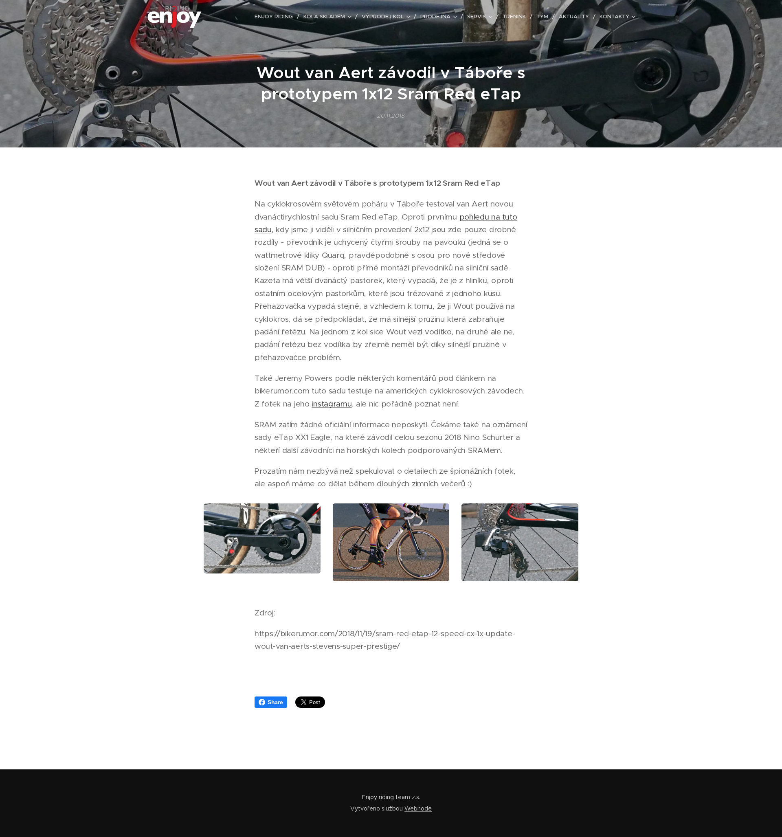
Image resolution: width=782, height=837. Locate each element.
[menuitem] (276, 17)
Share (275, 702)
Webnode (418, 808)
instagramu (331, 404)
